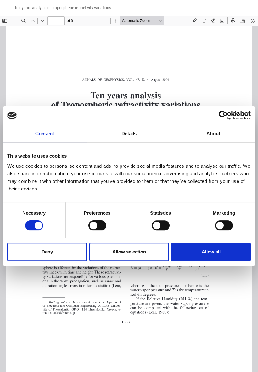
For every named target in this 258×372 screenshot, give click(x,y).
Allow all (211, 251)
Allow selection (129, 251)
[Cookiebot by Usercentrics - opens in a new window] (223, 115)
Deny (47, 251)
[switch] (97, 225)
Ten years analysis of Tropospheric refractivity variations (62, 7)
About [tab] (213, 133)
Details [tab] (129, 133)
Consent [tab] (44, 133)
